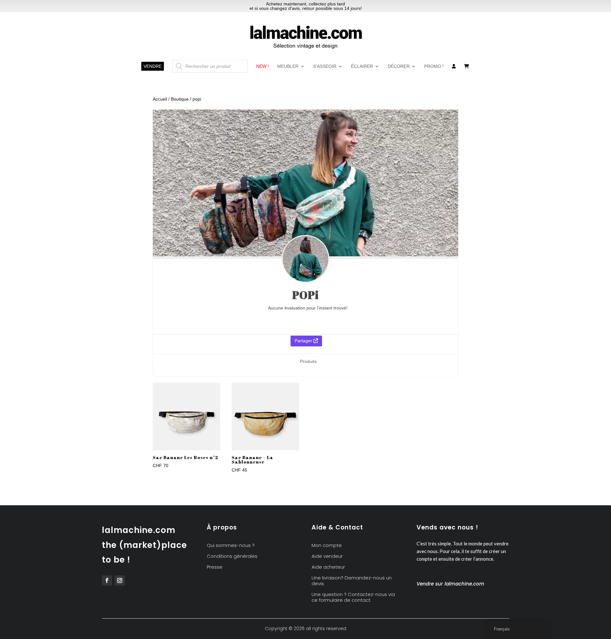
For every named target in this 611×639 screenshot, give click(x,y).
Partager (304, 340)
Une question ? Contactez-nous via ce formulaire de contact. (353, 597)
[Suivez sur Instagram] (120, 580)
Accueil (160, 99)
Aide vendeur (327, 556)
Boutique (180, 99)
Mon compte (327, 546)
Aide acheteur (328, 567)
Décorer (399, 66)
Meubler (287, 66)
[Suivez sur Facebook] (107, 580)
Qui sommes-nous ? (231, 546)
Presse (214, 567)
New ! (262, 66)
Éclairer (362, 66)
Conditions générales (232, 556)
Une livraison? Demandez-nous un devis (352, 581)
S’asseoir (324, 66)
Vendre (153, 66)
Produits (308, 361)
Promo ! (434, 66)
